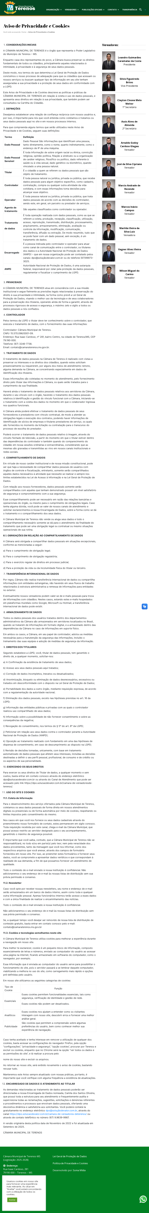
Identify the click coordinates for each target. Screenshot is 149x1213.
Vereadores (70, 9)
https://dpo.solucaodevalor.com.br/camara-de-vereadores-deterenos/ (48, 1113)
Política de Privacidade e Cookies (70, 1163)
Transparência (129, 9)
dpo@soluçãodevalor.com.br (61, 1110)
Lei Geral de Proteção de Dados (70, 1156)
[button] (141, 9)
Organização (52, 9)
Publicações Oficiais (92, 9)
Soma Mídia (79, 1170)
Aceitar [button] (12, 1200)
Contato (112, 9)
